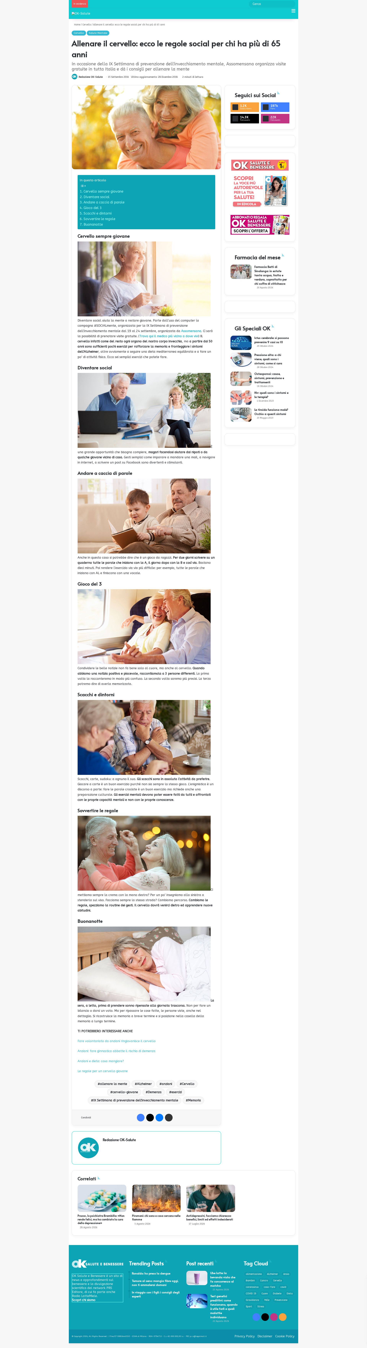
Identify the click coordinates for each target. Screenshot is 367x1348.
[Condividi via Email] (169, 1117)
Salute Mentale (98, 33)
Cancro (264, 1280)
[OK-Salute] (81, 13)
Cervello (86, 24)
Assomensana (191, 331)
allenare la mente (113, 1084)
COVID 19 (251, 1293)
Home (76, 24)
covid (283, 1287)
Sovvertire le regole (99, 219)
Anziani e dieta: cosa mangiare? (101, 1061)
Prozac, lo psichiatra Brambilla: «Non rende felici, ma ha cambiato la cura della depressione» (101, 1219)
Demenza (155, 1092)
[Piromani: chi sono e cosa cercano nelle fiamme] (156, 1198)
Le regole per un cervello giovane (103, 1071)
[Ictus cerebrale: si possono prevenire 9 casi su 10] (241, 343)
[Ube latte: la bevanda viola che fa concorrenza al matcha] (196, 1278)
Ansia (286, 1274)
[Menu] (293, 12)
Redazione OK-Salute (91, 77)
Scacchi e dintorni (98, 213)
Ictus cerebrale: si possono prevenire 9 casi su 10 (271, 340)
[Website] (105, 1146)
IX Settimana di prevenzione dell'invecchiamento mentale (135, 1100)
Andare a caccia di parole (104, 202)
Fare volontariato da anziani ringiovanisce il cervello (117, 1041)
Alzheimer (144, 1084)
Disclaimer (264, 1336)
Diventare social (97, 197)
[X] (150, 1117)
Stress (260, 1306)
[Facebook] (141, 1117)
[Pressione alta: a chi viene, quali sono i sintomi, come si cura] (241, 360)
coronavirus (252, 1287)
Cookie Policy (284, 1336)
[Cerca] (287, 12)
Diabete (277, 1293)
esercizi (176, 1092)
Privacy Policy (245, 1336)
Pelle (266, 1300)
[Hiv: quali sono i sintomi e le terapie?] (241, 397)
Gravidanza (252, 1300)
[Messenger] (159, 1117)
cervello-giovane (125, 1092)
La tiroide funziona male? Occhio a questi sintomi (271, 411)
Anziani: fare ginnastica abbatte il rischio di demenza (116, 1051)
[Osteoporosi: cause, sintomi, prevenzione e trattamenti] (241, 379)
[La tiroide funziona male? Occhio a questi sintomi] (241, 414)
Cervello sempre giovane (103, 191)
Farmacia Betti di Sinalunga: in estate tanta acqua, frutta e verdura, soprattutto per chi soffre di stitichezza (270, 275)
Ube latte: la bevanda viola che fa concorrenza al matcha (222, 1279)
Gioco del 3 (93, 208)
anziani (167, 1084)
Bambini (250, 1280)
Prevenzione (281, 1300)
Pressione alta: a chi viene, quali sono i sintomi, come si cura (268, 359)
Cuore (264, 1293)
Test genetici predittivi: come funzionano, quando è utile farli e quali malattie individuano (224, 1306)
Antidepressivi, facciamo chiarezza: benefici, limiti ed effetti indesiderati (209, 1217)
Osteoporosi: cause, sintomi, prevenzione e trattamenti (269, 378)
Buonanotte (93, 224)
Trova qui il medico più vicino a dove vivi (168, 336)
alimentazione (254, 1274)
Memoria (194, 1100)
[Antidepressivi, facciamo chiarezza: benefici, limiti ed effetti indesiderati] (210, 1198)
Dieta (290, 1293)
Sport (249, 1306)
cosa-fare (269, 1287)
